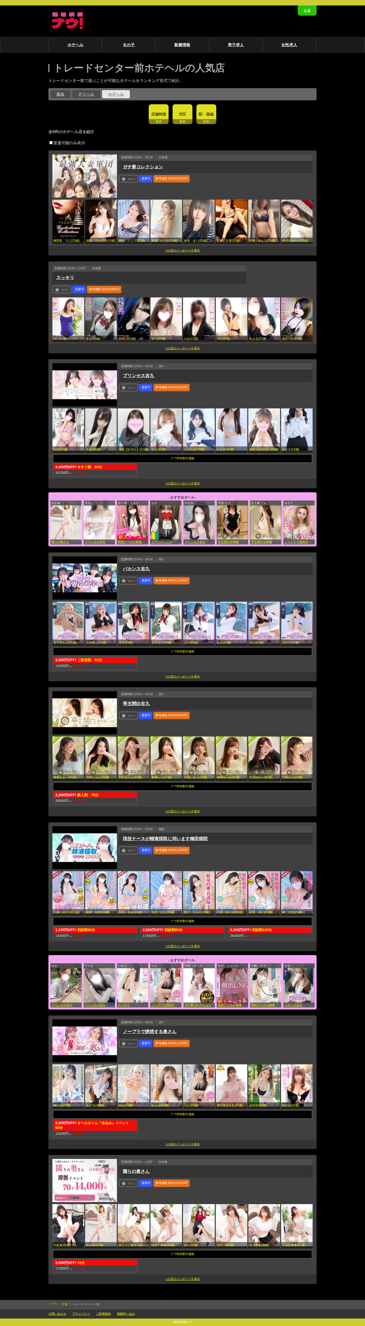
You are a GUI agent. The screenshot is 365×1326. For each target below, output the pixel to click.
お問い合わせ (57, 1314)
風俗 (60, 94)
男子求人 (236, 45)
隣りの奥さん (60, 542)
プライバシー (81, 1314)
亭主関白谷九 (136, 703)
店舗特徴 (158, 114)
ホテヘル (75, 45)
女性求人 (289, 45)
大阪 (65, 1304)
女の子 (129, 45)
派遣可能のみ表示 (69, 143)
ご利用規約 (103, 1314)
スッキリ (65, 277)
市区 (182, 114)
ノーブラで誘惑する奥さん (299, 542)
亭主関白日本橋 (228, 542)
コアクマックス (161, 542)
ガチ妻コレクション (143, 166)
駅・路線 (206, 114)
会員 (307, 10)
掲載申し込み (126, 1314)
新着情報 (182, 45)
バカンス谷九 (136, 568)
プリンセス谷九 (138, 375)
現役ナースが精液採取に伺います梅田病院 (133, 542)
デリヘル (86, 94)
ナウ (54, 1304)
